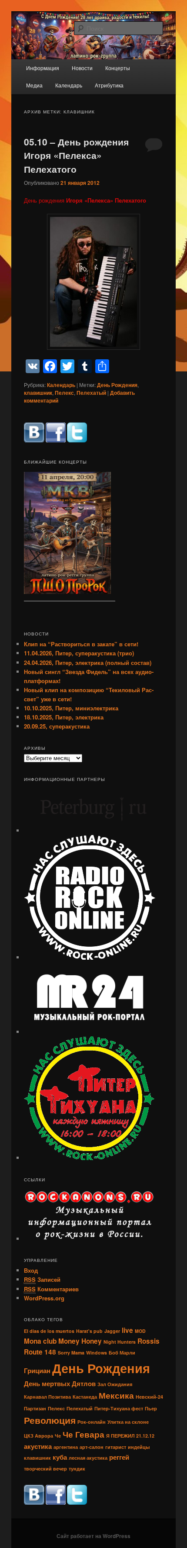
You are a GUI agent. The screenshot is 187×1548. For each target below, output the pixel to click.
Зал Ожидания (114, 1384)
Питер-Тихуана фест (118, 1408)
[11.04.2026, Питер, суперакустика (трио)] (67, 534)
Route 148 (40, 1352)
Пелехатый (91, 393)
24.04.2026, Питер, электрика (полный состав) (87, 662)
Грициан (37, 1370)
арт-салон (92, 1447)
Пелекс (64, 393)
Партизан (35, 1408)
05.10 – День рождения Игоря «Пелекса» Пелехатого (76, 155)
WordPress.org (44, 1298)
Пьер (151, 1408)
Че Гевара (83, 1434)
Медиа (34, 85)
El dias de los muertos (49, 1331)
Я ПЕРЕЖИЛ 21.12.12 (130, 1435)
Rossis (148, 1341)
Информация (42, 67)
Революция (50, 1420)
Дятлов (84, 1383)
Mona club (40, 1341)
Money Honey (80, 1341)
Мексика (116, 1395)
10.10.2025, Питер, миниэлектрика (71, 708)
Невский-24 (149, 1396)
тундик (77, 1468)
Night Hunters (120, 1341)
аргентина (65, 1447)
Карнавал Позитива (47, 1396)
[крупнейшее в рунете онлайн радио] (89, 957)
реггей (119, 1457)
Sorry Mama (71, 1352)
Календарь (68, 85)
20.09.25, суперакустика (57, 726)
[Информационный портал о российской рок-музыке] (89, 1032)
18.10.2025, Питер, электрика (64, 717)
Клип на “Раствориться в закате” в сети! (81, 644)
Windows (96, 1352)
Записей (42, 1279)
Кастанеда (85, 1396)
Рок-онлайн (91, 1422)
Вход (31, 1270)
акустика (38, 1446)
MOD (140, 1331)
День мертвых (47, 1383)
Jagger (112, 1331)
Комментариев (51, 1289)
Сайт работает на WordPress (93, 1536)
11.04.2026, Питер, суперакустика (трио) (79, 653)
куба (60, 1457)
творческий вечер (45, 1468)
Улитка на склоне (128, 1422)
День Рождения (117, 385)
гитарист (115, 1447)
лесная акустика (88, 1457)
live (127, 1330)
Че (58, 1435)
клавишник (38, 393)
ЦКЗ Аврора (38, 1435)
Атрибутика (109, 85)
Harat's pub (89, 1331)
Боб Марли (122, 1352)
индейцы (139, 1447)
